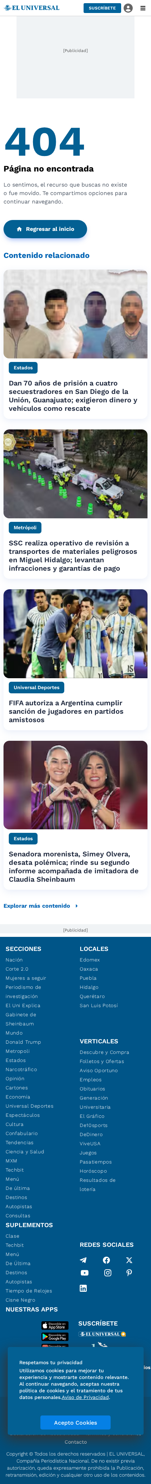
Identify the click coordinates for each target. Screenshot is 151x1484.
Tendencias (20, 1142)
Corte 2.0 (17, 969)
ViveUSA (90, 1143)
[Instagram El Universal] (107, 1274)
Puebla (88, 978)
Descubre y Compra (105, 1052)
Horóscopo (93, 1171)
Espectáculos (23, 1115)
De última (18, 1188)
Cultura (15, 1124)
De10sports (94, 1125)
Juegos (88, 1152)
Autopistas (19, 1206)
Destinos (16, 1197)
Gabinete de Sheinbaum (21, 1019)
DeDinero (91, 1134)
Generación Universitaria (95, 1102)
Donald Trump (23, 1042)
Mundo (14, 1033)
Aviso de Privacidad (85, 1397)
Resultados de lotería (98, 1184)
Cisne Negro (20, 1300)
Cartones (17, 1087)
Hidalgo (89, 987)
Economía (18, 1097)
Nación (14, 960)
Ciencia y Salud (25, 1151)
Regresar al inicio (50, 229)
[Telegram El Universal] (83, 1260)
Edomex (90, 960)
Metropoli (17, 1051)
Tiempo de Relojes (29, 1291)
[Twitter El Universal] (129, 1260)
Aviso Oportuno (99, 1070)
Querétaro (92, 996)
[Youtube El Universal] (85, 1274)
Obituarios (92, 1088)
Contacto (76, 1442)
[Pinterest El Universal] (129, 1274)
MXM (12, 1161)
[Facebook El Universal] (106, 1260)
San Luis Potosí (99, 1005)
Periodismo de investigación (23, 991)
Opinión (15, 1078)
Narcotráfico (21, 1069)
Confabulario (22, 1133)
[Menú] (143, 8)
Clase (13, 1236)
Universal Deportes (30, 1106)
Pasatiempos (96, 1162)
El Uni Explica (23, 1005)
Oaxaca (89, 969)
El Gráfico (92, 1116)
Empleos (91, 1079)
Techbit (15, 1170)
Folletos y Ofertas (102, 1061)
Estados (16, 1060)
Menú (12, 1179)
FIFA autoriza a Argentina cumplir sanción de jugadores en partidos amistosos (66, 711)
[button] (102, 8)
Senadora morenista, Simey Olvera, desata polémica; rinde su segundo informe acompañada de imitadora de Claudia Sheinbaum (74, 866)
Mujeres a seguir (26, 978)
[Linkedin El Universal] (83, 1288)
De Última (18, 1263)
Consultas (18, 1215)
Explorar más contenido (37, 905)
